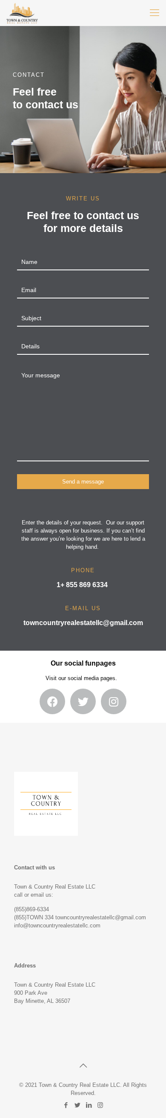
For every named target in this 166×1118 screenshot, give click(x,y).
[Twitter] (77, 1105)
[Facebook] (65, 1105)
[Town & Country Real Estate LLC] (22, 12)
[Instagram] (100, 1105)
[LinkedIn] (88, 1105)
